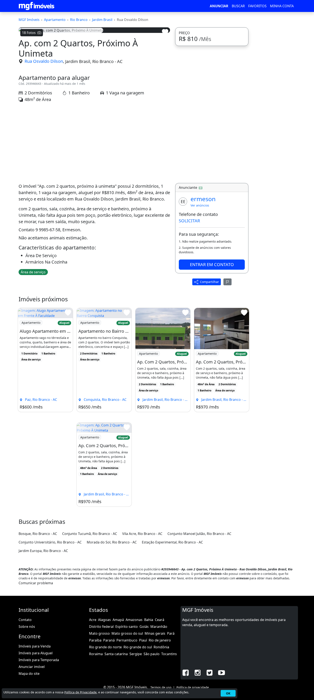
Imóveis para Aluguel (36, 653)
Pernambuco (126, 640)
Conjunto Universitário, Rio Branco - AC (50, 542)
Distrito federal (101, 626)
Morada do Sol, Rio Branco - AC (112, 542)
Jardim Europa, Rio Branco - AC (43, 550)
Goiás (144, 626)
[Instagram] (197, 672)
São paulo (152, 654)
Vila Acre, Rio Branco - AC (142, 533)
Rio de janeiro (160, 640)
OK (228, 693)
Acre (92, 619)
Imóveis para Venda (35, 646)
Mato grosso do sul (127, 633)
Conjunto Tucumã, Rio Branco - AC (89, 533)
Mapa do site (29, 673)
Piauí (143, 640)
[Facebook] (185, 672)
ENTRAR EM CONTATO (212, 264)
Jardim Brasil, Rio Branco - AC (94, 61)
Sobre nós (27, 626)
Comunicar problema (36, 583)
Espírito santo (126, 626)
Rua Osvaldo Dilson (44, 61)
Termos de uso (160, 687)
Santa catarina (116, 654)
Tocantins (169, 654)
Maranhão (158, 626)
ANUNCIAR (219, 6)
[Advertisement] (94, 143)
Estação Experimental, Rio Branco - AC (172, 542)
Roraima (96, 654)
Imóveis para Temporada (39, 660)
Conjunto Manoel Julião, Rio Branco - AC (199, 533)
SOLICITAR (189, 221)
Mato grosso (99, 633)
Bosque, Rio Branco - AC (38, 533)
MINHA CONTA (282, 6)
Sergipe (135, 654)
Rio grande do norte (105, 647)
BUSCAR (238, 6)
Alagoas (104, 619)
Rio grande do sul (137, 647)
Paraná (109, 640)
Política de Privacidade (80, 692)
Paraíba (95, 640)
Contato (25, 619)
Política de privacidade (192, 687)
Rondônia (161, 647)
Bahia (148, 619)
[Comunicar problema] (227, 281)
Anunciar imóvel (32, 666)
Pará (171, 633)
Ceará (159, 619)
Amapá (118, 619)
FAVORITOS (257, 6)
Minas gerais (155, 633)
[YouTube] (221, 672)
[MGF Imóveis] (36, 6)
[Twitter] (209, 672)
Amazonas (134, 619)
